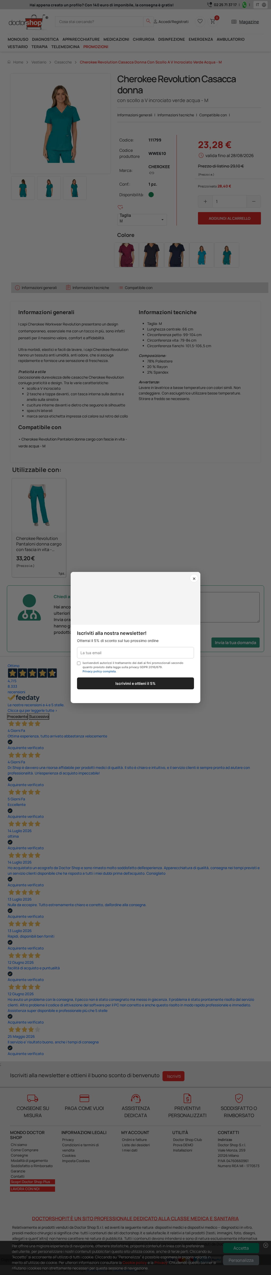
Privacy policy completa (99, 671)
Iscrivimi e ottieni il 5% (135, 683)
